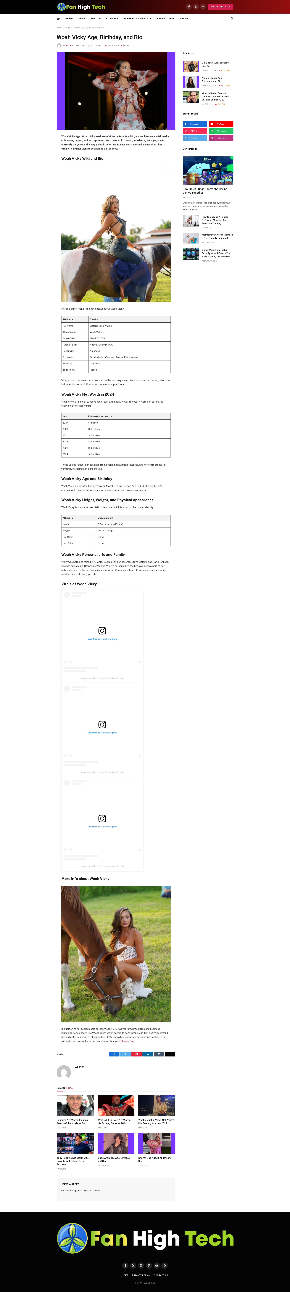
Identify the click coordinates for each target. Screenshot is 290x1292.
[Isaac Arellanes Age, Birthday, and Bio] (116, 1143)
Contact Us (161, 1275)
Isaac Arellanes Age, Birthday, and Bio (114, 1160)
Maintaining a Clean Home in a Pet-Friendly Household (217, 236)
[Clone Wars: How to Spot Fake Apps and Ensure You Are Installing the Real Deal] (191, 254)
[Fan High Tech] (81, 7)
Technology (165, 18)
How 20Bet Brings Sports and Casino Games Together (205, 190)
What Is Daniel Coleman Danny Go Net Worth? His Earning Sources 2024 (215, 96)
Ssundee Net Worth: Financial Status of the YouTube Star (73, 1122)
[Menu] (58, 18)
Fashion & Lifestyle (138, 18)
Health (95, 18)
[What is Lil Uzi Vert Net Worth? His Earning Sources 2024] (116, 1105)
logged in (77, 1190)
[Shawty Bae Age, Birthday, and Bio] (156, 1143)
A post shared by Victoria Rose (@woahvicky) (102, 678)
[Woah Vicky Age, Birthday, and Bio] (116, 91)
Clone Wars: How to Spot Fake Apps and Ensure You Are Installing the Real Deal (216, 253)
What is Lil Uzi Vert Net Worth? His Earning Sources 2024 (114, 1122)
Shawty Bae (127, 1041)
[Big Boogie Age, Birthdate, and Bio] (191, 66)
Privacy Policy (141, 1275)
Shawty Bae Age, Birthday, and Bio (155, 1160)
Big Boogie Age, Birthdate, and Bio (216, 64)
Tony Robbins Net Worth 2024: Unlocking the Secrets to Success (73, 1161)
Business (112, 18)
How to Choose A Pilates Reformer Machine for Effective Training (215, 220)
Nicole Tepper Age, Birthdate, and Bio (212, 80)
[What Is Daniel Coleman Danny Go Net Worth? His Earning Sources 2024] (191, 97)
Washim (69, 46)
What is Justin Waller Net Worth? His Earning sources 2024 (156, 1122)
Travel (184, 18)
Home (69, 18)
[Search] (231, 18)
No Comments (97, 46)
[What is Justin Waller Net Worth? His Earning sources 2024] (156, 1105)
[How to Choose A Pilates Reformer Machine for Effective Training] (191, 221)
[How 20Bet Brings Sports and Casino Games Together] (208, 170)
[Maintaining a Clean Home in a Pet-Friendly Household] (191, 238)
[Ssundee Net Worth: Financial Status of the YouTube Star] (75, 1105)
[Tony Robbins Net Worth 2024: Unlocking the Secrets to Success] (75, 1143)
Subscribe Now (221, 7)
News (81, 18)
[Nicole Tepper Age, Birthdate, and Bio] (191, 82)
